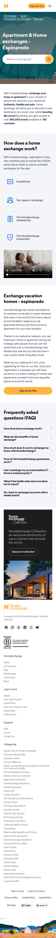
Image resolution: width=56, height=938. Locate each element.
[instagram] (12, 627)
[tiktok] (18, 627)
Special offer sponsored (15, 836)
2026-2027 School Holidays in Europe (22, 877)
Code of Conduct (36, 891)
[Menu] (49, 5)
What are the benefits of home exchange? (21, 438)
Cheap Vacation (12, 794)
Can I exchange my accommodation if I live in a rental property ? (26, 472)
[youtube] (37, 627)
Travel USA (9, 791)
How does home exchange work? (23, 428)
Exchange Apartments (15, 806)
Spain (23, 15)
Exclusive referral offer (15, 754)
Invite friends (10, 714)
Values (7, 695)
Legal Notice (45, 897)
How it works (10, 847)
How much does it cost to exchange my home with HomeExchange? (26, 449)
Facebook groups (12, 787)
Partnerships (10, 862)
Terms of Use (17, 891)
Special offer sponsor (14, 813)
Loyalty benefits (11, 881)
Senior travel (10, 870)
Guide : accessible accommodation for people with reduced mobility (26, 767)
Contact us (9, 736)
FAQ (6, 729)
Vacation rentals (11, 758)
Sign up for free (37, 6)
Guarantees (9, 710)
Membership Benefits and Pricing (20, 832)
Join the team (10, 666)
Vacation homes (11, 809)
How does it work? (13, 699)
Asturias (38, 18)
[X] (31, 627)
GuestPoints (10, 703)
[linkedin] (24, 627)
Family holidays (11, 866)
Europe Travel (10, 802)
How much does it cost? (15, 707)
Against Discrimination (15, 779)
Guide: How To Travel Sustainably (20, 751)
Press (6, 681)
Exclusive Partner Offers (15, 843)
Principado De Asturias (17, 18)
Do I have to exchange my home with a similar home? (26, 494)
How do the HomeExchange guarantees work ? (26, 461)
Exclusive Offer (11, 855)
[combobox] (28, 59)
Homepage (10, 15)
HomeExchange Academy (17, 783)
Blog (6, 670)
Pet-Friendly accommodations (18, 798)
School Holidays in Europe (16, 772)
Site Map (11, 905)
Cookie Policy (28, 897)
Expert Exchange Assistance (18, 840)
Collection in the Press (14, 821)
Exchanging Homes (13, 817)
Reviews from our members (17, 776)
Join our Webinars (12, 762)
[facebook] (6, 627)
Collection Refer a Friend (16, 824)
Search (49, 59)
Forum (7, 732)
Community (9, 677)
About (7, 662)
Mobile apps (10, 673)
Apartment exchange (14, 873)
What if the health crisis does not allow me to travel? (26, 483)
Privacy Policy (11, 897)
